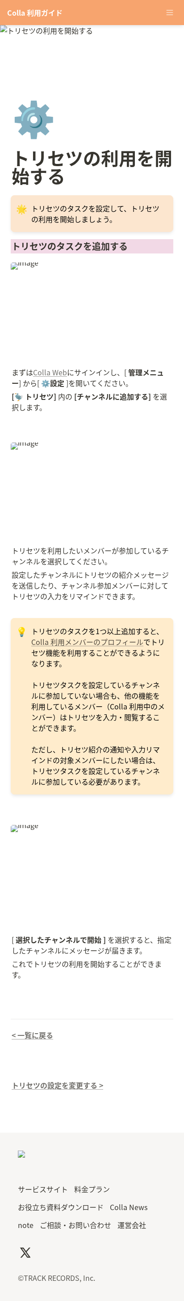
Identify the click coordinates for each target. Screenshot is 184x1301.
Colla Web (50, 372)
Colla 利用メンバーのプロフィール (87, 641)
